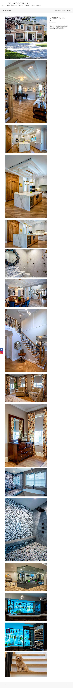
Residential (21, 5)
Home (56, 10)
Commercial (27, 5)
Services (32, 5)
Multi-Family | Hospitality (12, 5)
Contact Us (38, 5)
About (3, 5)
